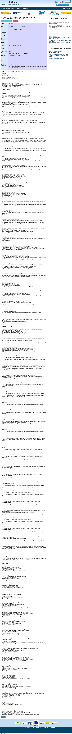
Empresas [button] (25, 8)
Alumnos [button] (18, 8)
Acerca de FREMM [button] (65, 8)
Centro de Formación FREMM (7, 8)
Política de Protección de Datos (39, 730)
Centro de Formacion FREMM (24, 727)
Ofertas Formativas (63, 5)
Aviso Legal (29, 730)
